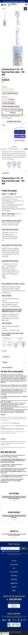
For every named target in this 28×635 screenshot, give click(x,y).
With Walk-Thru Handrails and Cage (10, 106)
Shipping (4, 362)
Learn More (14, 501)
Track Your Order (14, 564)
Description (5, 173)
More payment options (20, 140)
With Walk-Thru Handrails (8, 103)
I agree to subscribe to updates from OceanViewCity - (14, 551)
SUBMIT (23, 548)
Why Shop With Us (7, 367)
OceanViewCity (12, 632)
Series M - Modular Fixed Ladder (9, 93)
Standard (4, 99)
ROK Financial (22, 116)
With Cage (11, 99)
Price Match (5, 357)
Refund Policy (14, 579)
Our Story (14, 561)
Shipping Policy (14, 583)
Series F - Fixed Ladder (7, 89)
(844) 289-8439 (15, 599)
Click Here (14, 537)
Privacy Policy (14, 576)
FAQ (14, 568)
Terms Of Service (22, 551)
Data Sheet (4, 351)
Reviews (14, 590)
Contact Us (14, 587)
